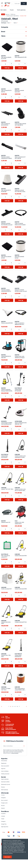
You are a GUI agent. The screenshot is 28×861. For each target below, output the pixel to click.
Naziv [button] (8, 22)
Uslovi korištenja (4, 771)
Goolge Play (3, 824)
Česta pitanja (4, 760)
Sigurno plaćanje (4, 779)
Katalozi (3, 808)
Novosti (3, 805)
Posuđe (12, 10)
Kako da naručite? (5, 765)
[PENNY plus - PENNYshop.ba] (7, 3)
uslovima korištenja (14, 753)
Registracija (3, 763)
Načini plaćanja (4, 789)
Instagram (3, 821)
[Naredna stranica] (26, 706)
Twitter (2, 818)
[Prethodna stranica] (1, 706)
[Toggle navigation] (2, 3)
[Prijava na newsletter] (23, 746)
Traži (24, 3)
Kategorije (3, 797)
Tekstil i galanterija (21, 10)
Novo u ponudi (4, 800)
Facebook (3, 813)
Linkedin (3, 816)
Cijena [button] (15, 22)
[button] (2, 6)
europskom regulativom (17, 843)
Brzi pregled (7, 79)
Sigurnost (3, 768)
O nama (3, 795)
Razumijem (7, 857)
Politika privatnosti (5, 773)
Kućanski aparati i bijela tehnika (12, 15)
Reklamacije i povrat (5, 784)
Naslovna (7, 14)
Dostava (3, 787)
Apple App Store (4, 826)
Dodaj (6, 67)
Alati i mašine (3, 10)
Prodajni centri (4, 802)
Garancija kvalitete (5, 781)
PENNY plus (13, 14)
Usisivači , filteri (23, 15)
